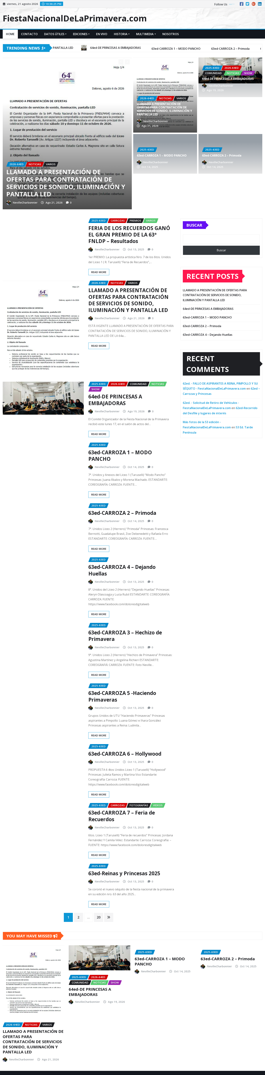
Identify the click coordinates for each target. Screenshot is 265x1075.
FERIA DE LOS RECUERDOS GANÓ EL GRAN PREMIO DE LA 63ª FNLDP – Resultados (129, 199)
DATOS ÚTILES (54, 34)
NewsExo (70, 1060)
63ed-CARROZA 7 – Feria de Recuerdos (121, 780)
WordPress (53, 1060)
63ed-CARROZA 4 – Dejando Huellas (122, 534)
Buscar (194, 189)
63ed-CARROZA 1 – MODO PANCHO (96, 122)
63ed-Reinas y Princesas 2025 (124, 837)
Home (10, 34)
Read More (98, 236)
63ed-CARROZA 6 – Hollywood (124, 717)
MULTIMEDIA (145, 34)
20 (98, 881)
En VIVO (101, 34)
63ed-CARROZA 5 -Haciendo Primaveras (122, 660)
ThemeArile (89, 1060)
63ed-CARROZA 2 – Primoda (221, 155)
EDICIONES (80, 34)
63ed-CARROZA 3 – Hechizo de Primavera (125, 599)
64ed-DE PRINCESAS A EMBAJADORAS (228, 79)
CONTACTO (29, 34)
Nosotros (170, 34)
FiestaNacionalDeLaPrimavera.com (75, 18)
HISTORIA (120, 34)
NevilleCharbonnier (63, 131)
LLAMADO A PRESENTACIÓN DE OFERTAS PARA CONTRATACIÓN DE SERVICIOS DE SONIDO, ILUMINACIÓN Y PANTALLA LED (164, 109)
